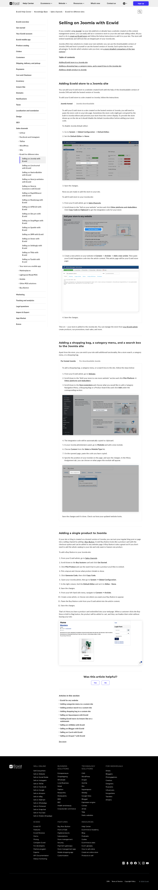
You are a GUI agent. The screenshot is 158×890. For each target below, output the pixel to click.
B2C (59, 802)
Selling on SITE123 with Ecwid (31, 208)
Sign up (142, 4)
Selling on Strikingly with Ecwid (32, 247)
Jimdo (84, 809)
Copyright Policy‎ (130, 881)
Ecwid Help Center (23, 12)
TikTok (22, 141)
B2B (59, 799)
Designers (109, 784)
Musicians (109, 787)
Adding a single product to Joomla (73, 70)
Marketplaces (25, 270)
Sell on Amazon (39, 793)
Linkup (22, 133)
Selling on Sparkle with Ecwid (31, 229)
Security (61, 843)
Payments (20, 69)
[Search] (140, 12)
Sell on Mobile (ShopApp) (42, 816)
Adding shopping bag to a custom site (75, 711)
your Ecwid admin (130, 327)
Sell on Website (39, 774)
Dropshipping (63, 777)
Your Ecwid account (24, 34)
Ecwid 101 (37, 826)
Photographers (111, 777)
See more (62, 741)
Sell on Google (38, 790)
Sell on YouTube (39, 813)
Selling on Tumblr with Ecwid (31, 260)
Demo (35, 836)
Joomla (78, 31)
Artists (108, 771)
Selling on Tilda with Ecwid (30, 254)
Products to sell (87, 856)
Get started (20, 28)
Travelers (109, 797)
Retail (60, 786)
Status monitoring (40, 859)
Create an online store (90, 852)
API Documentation (41, 856)
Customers (20, 57)
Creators (109, 780)
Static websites (87, 815)
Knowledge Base (41, 12)
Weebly (84, 793)
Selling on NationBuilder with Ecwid (32, 173)
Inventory (20, 81)
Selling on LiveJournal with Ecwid (31, 167)
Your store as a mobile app (30, 266)
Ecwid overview (22, 22)
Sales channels (56, 12)
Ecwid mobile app (23, 39)
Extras (18, 324)
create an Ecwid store (78, 36)
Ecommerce (45, 3)
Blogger (85, 799)
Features (36, 830)
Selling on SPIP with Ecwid (33, 234)
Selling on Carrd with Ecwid (71, 732)
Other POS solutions (28, 283)
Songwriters (110, 793)
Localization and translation (27, 110)
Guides (84, 839)
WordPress (24, 146)
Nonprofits (62, 793)
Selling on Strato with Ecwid (30, 240)
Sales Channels (95, 203)
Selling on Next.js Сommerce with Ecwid (31, 187)
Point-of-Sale (62, 830)
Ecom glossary (87, 846)
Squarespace (86, 789)
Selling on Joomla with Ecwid (31, 160)
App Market (21, 318)
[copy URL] (110, 84)
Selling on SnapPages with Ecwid (32, 222)
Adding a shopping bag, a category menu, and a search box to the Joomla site (90, 66)
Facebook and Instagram (30, 137)
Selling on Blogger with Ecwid (72, 728)
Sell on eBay (38, 797)
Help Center (86, 826)
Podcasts (85, 836)
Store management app (67, 849)
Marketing (20, 294)
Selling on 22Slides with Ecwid (72, 725)
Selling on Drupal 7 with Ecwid (72, 736)
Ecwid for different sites (74, 12)
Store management (65, 839)
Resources (78, 3)
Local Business (63, 783)
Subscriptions (62, 836)
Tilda (83, 812)
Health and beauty (64, 806)
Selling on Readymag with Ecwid (32, 201)
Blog (83, 833)
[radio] (95, 683)
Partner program (39, 849)
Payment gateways (65, 846)
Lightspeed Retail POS (28, 275)
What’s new (95, 3)
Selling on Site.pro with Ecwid (31, 215)
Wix (21, 150)
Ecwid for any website (69, 700)
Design (19, 116)
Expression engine (88, 802)
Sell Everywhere (39, 771)
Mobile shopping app (65, 852)
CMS (83, 773)
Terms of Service (117, 881)
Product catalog (22, 45)
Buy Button (24, 288)
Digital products (63, 833)
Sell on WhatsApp (40, 803)
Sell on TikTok (38, 784)
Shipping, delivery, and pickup (28, 63)
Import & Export (22, 312)
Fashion (60, 789)
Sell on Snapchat (39, 809)
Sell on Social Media (40, 777)
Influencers (110, 790)
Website (62, 3)
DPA (108, 881)
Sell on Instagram (40, 780)
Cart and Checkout (23, 75)
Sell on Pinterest (39, 806)
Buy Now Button (64, 826)
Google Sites (86, 796)
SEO (18, 122)
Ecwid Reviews (39, 833)
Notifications (21, 99)
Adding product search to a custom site (76, 708)
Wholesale (61, 780)
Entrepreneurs (63, 773)
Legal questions (22, 306)
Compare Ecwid (39, 843)
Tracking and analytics (25, 300)
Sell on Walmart (39, 800)
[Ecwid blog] (123, 863)
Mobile (22, 279)
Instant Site (20, 87)
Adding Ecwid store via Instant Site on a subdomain (76, 720)
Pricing (36, 839)
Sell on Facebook (39, 787)
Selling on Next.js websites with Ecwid (33, 180)
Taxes (18, 105)
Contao (84, 806)
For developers (39, 846)
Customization (63, 856)
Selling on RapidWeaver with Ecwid (31, 194)
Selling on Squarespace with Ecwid (74, 715)
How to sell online (88, 849)
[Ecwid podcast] (127, 863)
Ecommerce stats (88, 843)
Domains (19, 93)
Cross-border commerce (67, 809)
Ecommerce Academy (90, 830)
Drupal (84, 780)
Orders (19, 51)
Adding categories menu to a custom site (76, 704)
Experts (36, 852)
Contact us (111, 3)
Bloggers (109, 774)
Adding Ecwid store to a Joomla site (73, 62)
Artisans (109, 800)
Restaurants (62, 796)
